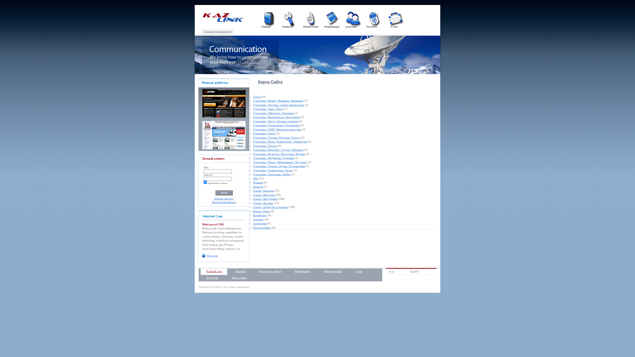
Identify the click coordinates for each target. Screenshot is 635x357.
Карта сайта (239, 277)
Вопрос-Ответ (261, 211)
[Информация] (331, 19)
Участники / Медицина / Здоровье (273, 157)
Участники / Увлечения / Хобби (271, 174)
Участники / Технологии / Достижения (276, 125)
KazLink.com (214, 271)
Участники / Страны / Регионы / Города (276, 137)
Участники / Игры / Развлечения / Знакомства (280, 141)
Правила (258, 182)
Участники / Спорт (264, 133)
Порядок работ (262, 227)
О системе (212, 277)
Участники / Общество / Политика (273, 113)
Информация (302, 271)
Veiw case (212, 255)
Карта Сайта (270, 82)
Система (258, 219)
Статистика (259, 223)
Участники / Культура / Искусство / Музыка (279, 153)
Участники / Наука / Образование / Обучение (280, 162)
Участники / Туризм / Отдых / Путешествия (279, 166)
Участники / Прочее (265, 145)
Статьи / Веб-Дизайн (265, 198)
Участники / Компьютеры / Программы (276, 117)
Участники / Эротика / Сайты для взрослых (278, 104)
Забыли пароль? (224, 198)
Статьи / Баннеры (263, 190)
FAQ (255, 178)
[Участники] (353, 19)
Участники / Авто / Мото (268, 108)
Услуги (257, 96)
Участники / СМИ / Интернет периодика (277, 129)
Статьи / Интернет (264, 194)
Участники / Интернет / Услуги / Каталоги (278, 149)
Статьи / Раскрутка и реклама (270, 207)
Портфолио (260, 215)
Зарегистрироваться (224, 202)
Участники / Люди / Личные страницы (275, 121)
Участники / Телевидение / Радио (273, 170)
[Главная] (268, 19)
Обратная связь (333, 271)
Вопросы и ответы (270, 271)
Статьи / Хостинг (263, 203)
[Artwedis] (222, 21)
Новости (258, 186)
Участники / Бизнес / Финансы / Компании (278, 100)
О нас (358, 271)
